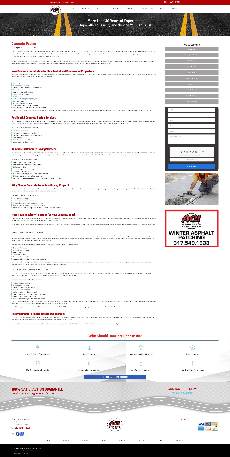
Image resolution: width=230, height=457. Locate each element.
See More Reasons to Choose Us (115, 377)
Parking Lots (191, 61)
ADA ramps (17, 97)
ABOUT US (86, 8)
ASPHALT (116, 8)
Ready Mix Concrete (191, 90)
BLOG (162, 8)
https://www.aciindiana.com (28, 451)
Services (14, 40)
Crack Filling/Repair (191, 66)
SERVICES (100, 8)
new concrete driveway (25, 123)
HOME (73, 8)
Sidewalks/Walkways (191, 78)
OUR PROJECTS (147, 8)
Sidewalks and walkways (21, 85)
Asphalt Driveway (192, 101)
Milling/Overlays (191, 49)
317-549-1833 (172, 2)
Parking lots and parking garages (25, 99)
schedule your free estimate (105, 324)
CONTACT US (175, 8)
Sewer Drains (192, 84)
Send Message (191, 166)
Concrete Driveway (191, 96)
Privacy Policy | (19, 448)
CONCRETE (131, 8)
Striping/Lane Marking (191, 55)
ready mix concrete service (27, 307)
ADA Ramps (191, 72)
